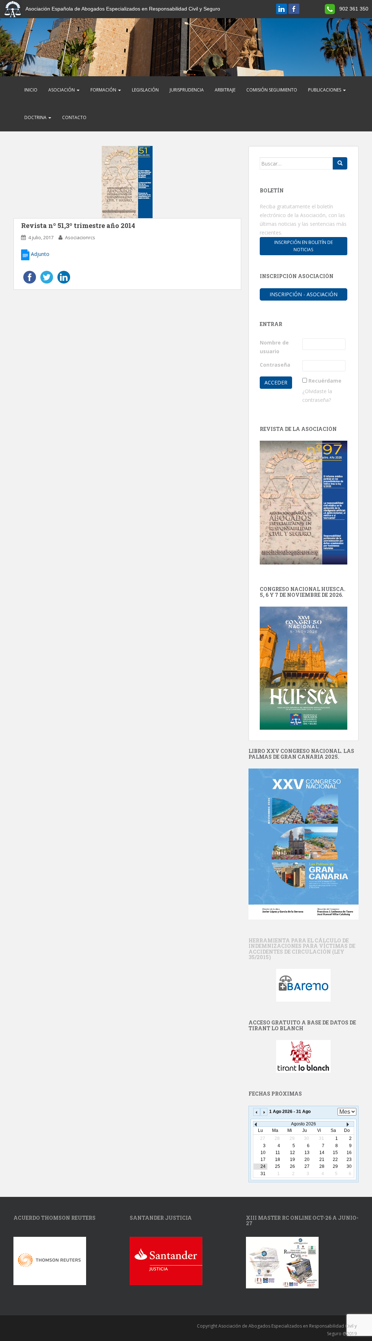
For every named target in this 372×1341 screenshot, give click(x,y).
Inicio (30, 90)
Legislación (145, 90)
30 (349, 1166)
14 (321, 1152)
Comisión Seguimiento (271, 90)
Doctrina (36, 117)
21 (321, 1159)
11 (277, 1152)
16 (349, 1152)
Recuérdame (324, 380)
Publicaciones (325, 90)
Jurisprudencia (187, 90)
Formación (103, 90)
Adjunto (39, 253)
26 (292, 1166)
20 (307, 1159)
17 (263, 1159)
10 (263, 1152)
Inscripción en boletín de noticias (303, 246)
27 (307, 1166)
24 (263, 1166)
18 (277, 1159)
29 (335, 1166)
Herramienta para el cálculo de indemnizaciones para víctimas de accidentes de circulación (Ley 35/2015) (301, 949)
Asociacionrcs (80, 237)
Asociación (62, 90)
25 (277, 1166)
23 (349, 1159)
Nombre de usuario (274, 347)
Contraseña (275, 364)
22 (335, 1159)
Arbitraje (225, 90)
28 (321, 1166)
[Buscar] (340, 163)
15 (335, 1152)
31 (263, 1173)
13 (307, 1152)
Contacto (74, 117)
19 (292, 1159)
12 (292, 1152)
